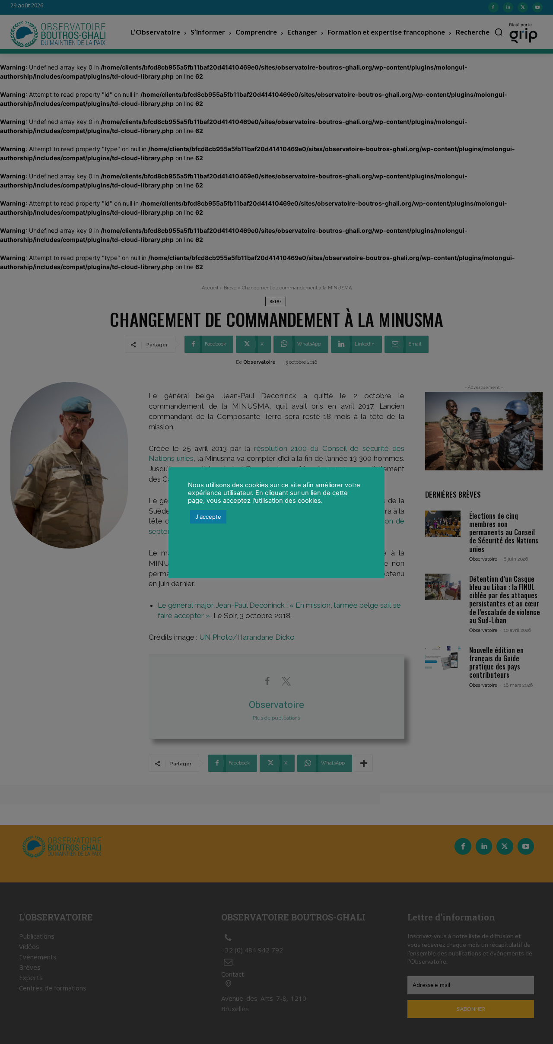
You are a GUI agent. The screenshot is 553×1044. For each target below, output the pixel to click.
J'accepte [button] (208, 516)
